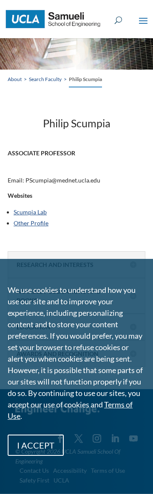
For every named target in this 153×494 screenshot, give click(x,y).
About (15, 79)
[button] (143, 26)
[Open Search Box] (118, 20)
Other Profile (31, 223)
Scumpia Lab (30, 212)
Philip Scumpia (85, 79)
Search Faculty (45, 79)
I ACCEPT (35, 445)
